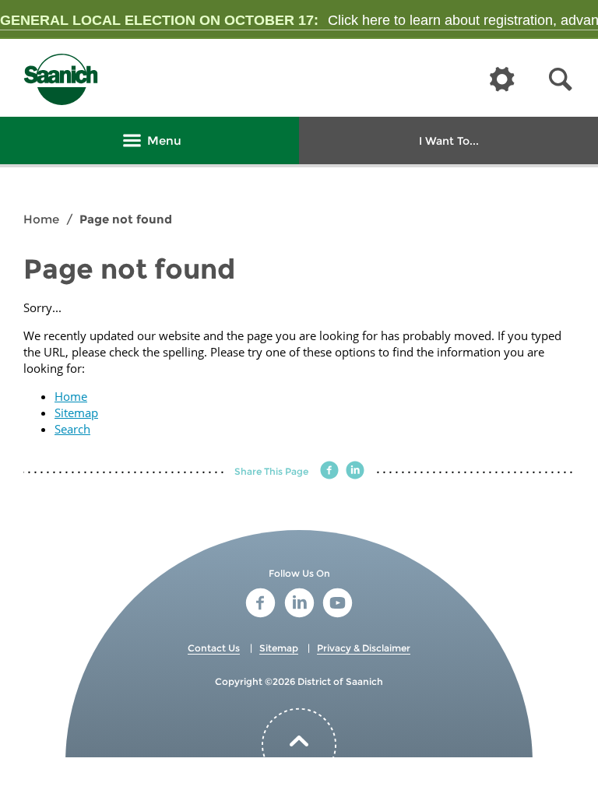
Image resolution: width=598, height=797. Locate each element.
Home (41, 219)
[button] (560, 80)
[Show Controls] (502, 80)
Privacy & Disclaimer (363, 648)
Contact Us (214, 648)
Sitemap (76, 412)
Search (72, 429)
